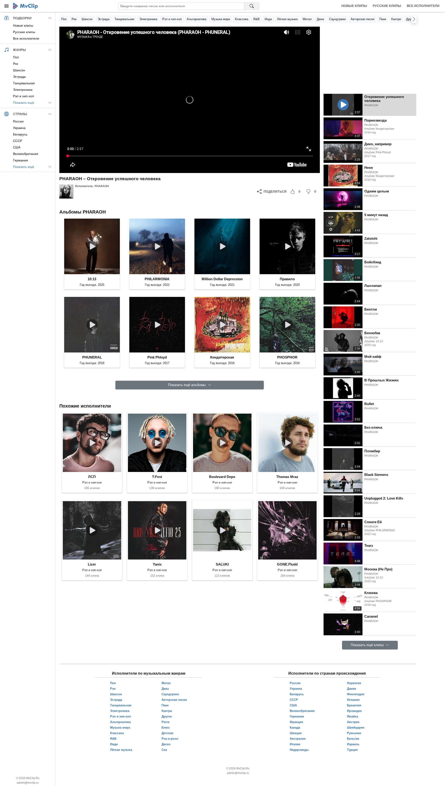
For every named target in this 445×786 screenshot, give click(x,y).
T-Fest (157, 477)
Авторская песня (362, 19)
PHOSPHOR (287, 357)
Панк (382, 19)
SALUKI (222, 564)
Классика (241, 19)
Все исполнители (423, 6)
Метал (307, 19)
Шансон (87, 19)
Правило (287, 279)
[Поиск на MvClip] (251, 6)
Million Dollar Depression (222, 279)
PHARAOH (102, 186)
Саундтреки (337, 19)
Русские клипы (387, 6)
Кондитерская (222, 357)
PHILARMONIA (157, 279)
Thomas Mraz (287, 477)
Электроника (148, 19)
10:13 (92, 279)
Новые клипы (354, 6)
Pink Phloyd (157, 357)
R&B (256, 19)
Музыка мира (220, 19)
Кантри (396, 19)
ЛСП (92, 477)
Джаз (320, 19)
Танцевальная (124, 19)
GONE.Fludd (287, 564)
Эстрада (103, 19)
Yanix (157, 564)
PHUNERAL (92, 357)
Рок (74, 19)
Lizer (92, 564)
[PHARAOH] (66, 191)
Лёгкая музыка (287, 19)
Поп (64, 19)
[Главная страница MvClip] (25, 6)
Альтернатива (196, 19)
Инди (268, 19)
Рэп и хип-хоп (172, 19)
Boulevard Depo (222, 477)
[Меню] (6, 6)
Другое (411, 19)
